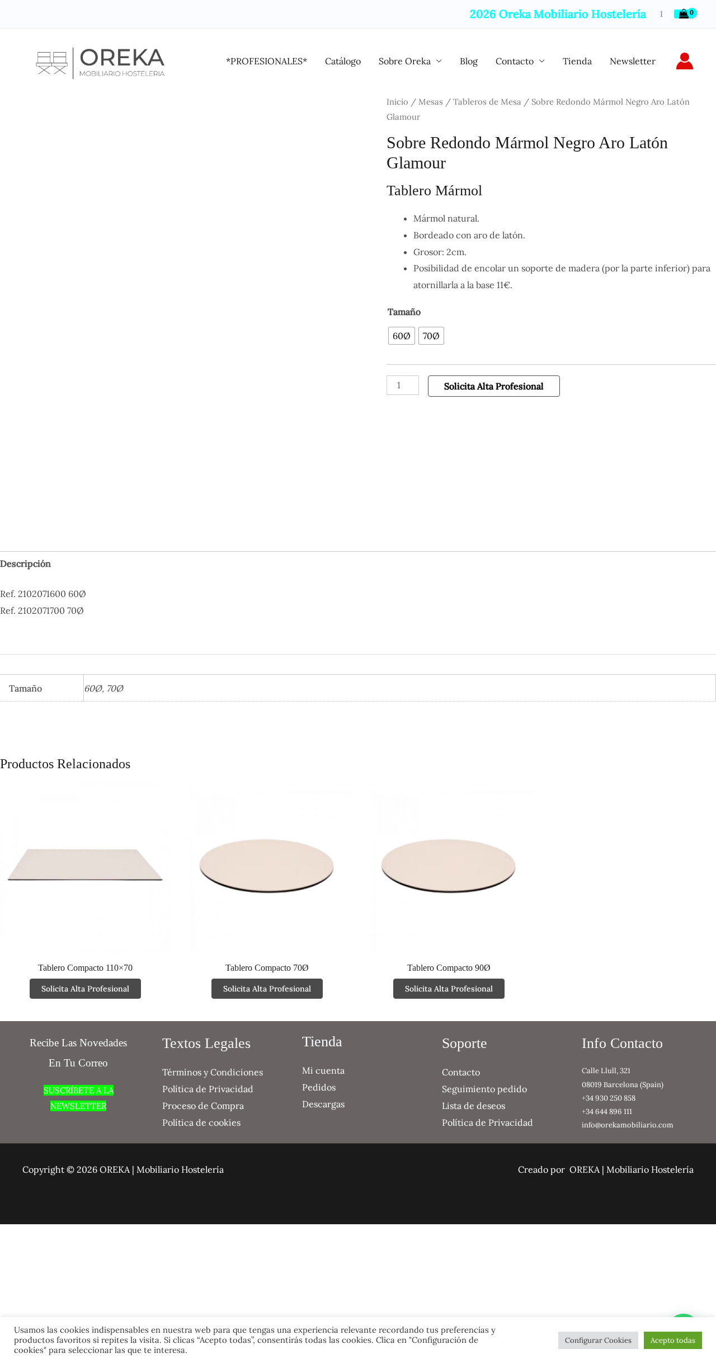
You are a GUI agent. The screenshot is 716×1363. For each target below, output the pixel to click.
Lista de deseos (473, 1105)
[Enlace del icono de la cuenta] (685, 61)
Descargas (323, 1104)
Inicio (397, 101)
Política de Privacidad (207, 1088)
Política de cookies (201, 1122)
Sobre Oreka (405, 61)
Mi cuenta (323, 1070)
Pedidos (319, 1087)
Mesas (430, 101)
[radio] (401, 335)
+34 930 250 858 (608, 1098)
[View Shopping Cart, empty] (684, 14)
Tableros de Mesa (487, 101)
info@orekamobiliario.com (627, 1125)
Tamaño (404, 311)
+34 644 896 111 (607, 1111)
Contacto (515, 61)
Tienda (577, 61)
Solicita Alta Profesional (494, 386)
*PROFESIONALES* (266, 61)
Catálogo (343, 61)
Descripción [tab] (25, 563)
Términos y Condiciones (212, 1072)
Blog (469, 61)
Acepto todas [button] (673, 1340)
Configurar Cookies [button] (598, 1340)
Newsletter (633, 61)
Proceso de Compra (203, 1105)
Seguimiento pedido (484, 1088)
